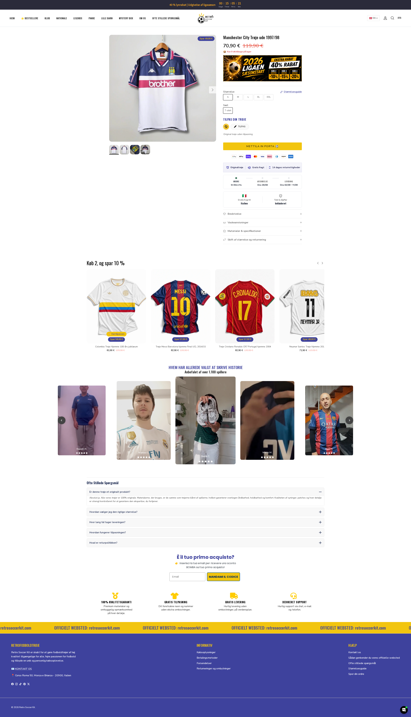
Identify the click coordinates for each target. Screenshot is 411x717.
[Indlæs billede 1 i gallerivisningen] (162, 88)
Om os (142, 18)
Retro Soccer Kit (27, 707)
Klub (47, 18)
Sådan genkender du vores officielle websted (374, 658)
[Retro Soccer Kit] (205, 18)
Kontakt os (354, 652)
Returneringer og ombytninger (214, 668)
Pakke (92, 18)
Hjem (12, 18)
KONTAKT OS (23, 669)
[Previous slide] (62, 420)
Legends (77, 18)
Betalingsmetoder (207, 658)
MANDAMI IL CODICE (223, 577)
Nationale (61, 18)
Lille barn (107, 18)
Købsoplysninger (206, 652)
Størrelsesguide (357, 668)
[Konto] (384, 18)
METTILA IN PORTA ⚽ (262, 146)
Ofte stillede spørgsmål (166, 18)
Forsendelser (204, 663)
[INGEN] (226, 126)
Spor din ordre (356, 674)
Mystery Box (126, 18)
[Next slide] (349, 420)
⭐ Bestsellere (29, 18)
